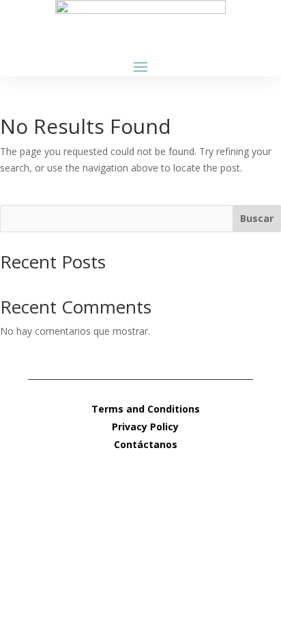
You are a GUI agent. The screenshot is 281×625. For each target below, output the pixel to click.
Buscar (256, 218)
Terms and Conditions (145, 408)
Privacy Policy (145, 426)
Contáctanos (145, 444)
